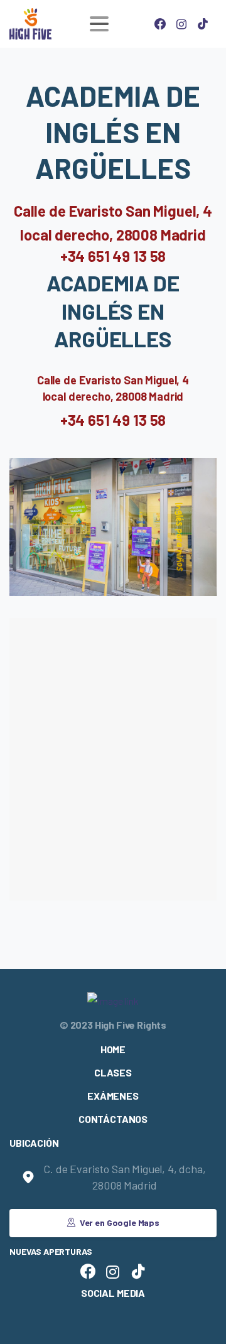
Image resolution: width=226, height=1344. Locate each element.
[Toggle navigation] (99, 24)
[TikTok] (202, 24)
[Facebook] (160, 24)
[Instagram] (181, 24)
